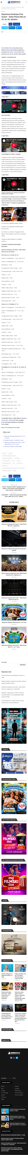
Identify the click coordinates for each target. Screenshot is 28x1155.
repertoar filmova (6, 470)
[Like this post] (10, 24)
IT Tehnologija (4, 1092)
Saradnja (17, 1088)
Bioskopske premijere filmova (9, 455)
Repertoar (4, 465)
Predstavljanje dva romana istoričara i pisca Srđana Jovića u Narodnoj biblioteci (6, 1016)
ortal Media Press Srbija (12, 427)
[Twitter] (17, 1058)
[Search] (26, 2)
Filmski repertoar (6, 463)
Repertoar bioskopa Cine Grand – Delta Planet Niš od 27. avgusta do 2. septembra (6, 995)
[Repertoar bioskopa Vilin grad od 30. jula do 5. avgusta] (14, 538)
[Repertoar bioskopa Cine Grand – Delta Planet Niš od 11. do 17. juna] (14, 635)
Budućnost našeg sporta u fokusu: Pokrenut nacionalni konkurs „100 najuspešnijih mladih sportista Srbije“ (12, 695)
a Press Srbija (12, 48)
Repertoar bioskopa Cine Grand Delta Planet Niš (13, 468)
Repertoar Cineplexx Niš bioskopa (13, 446)
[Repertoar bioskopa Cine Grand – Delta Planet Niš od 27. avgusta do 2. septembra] (14, 514)
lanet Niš (21, 52)
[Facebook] (11, 1058)
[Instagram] (14, 1058)
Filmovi (18, 460)
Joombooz (10, 1078)
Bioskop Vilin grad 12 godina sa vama (13, 440)
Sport (2, 1088)
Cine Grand (17, 458)
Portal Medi (4, 48)
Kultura (3, 1086)
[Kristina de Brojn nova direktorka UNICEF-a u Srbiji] (7, 968)
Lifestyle (3, 1090)
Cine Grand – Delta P (12, 52)
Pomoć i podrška (19, 1094)
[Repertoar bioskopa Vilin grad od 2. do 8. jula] (14, 612)
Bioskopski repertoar (7, 458)
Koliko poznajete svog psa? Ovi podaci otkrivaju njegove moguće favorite (20, 976)
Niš (13, 463)
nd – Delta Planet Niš (12, 420)
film (13, 460)
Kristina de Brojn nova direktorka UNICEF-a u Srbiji (7, 975)
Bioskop (4, 453)
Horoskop (3, 1097)
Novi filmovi (19, 463)
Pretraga (4, 662)
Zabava (3, 1094)
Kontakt (17, 1086)
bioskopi (10, 453)
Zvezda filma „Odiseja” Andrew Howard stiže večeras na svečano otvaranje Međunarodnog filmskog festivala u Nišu (21, 1017)
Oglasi (2, 1099)
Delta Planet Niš (6, 460)
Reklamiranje (18, 1090)
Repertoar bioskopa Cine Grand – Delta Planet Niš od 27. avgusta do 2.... (18, 1125)
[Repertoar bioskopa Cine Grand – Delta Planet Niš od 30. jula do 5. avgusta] (14, 587)
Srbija (15, 470)
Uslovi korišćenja (19, 1092)
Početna (3, 7)
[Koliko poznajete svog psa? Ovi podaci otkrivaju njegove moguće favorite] (21, 968)
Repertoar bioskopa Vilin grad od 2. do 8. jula (14, 622)
